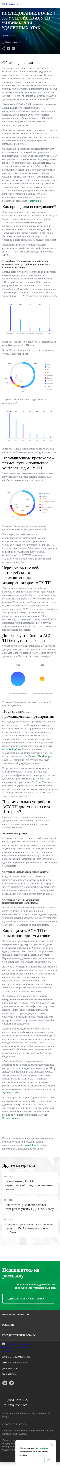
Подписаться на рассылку (25, 1298)
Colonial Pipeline (11, 749)
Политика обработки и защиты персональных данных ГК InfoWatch (27, 1432)
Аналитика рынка (15, 1362)
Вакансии (9, 1374)
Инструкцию (34, 201)
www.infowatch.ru (33, 1145)
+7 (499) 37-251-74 (15, 1405)
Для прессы (10, 1368)
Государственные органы (19, 1335)
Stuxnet (32, 756)
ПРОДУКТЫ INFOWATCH (15, 1315)
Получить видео (10, 1118)
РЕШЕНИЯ (8, 1325)
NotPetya (36, 782)
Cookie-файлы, (41, 1448)
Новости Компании (16, 1356)
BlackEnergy (43, 756)
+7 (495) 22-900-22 (15, 1400)
